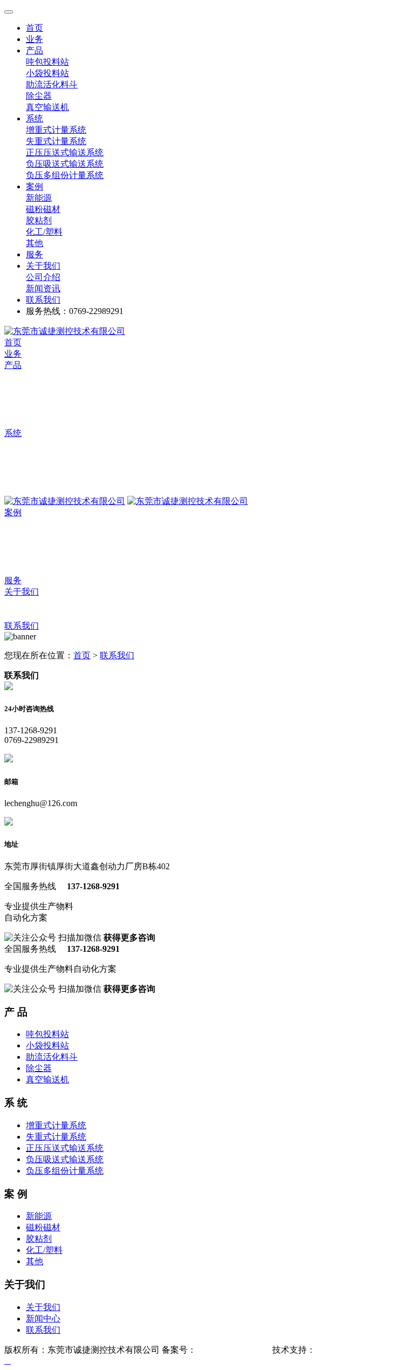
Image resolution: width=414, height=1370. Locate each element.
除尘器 (17, 410)
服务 (13, 580)
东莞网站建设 (341, 1349)
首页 (13, 342)
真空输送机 (25, 421)
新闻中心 (43, 1318)
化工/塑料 (22, 557)
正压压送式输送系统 (43, 467)
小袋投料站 (25, 387)
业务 (13, 353)
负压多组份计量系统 (43, 489)
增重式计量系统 (34, 444)
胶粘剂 (17, 546)
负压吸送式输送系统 (43, 478)
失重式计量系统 (34, 455)
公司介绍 (21, 603)
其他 (13, 569)
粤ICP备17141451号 (233, 1349)
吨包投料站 (25, 376)
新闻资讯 (21, 614)
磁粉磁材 (21, 535)
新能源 (17, 523)
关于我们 (43, 1307)
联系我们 (21, 625)
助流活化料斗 (30, 399)
